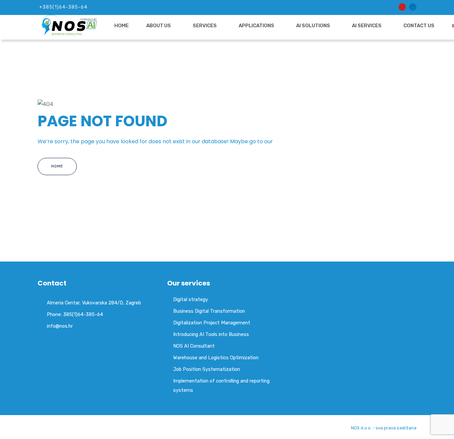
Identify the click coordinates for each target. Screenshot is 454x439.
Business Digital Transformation (209, 311)
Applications (256, 26)
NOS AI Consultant (194, 346)
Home (121, 26)
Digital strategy (190, 299)
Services (205, 26)
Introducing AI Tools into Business (211, 334)
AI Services (367, 26)
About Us (158, 26)
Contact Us (418, 26)
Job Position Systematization (206, 369)
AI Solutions (313, 26)
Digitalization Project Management (211, 323)
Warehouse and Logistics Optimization (216, 358)
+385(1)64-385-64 (63, 7)
